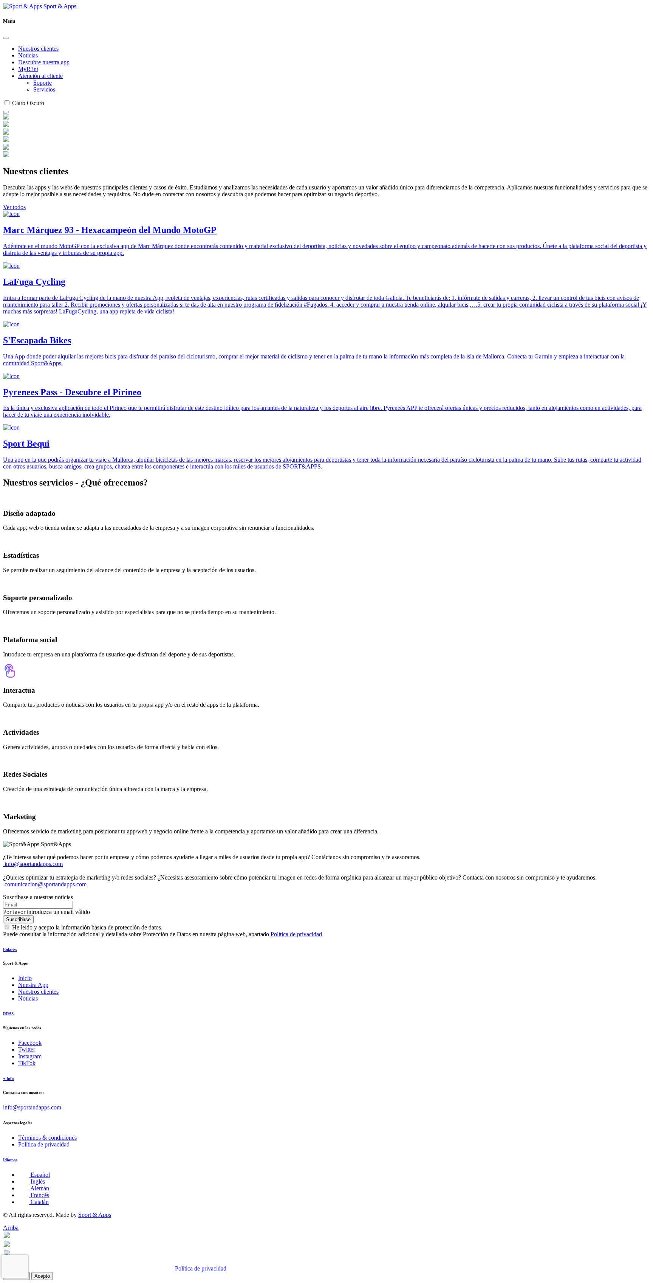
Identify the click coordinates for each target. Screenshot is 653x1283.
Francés (39, 1195)
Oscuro (35, 103)
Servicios (44, 89)
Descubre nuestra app (44, 62)
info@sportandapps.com (33, 864)
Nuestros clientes (38, 48)
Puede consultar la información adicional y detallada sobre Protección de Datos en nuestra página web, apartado (162, 934)
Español (39, 1174)
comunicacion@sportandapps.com (45, 884)
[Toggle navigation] (6, 112)
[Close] (6, 38)
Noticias (28, 55)
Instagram (30, 1056)
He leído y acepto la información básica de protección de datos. (87, 927)
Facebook (30, 1042)
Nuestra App (33, 985)
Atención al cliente (40, 76)
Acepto (42, 1276)
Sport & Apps (59, 6)
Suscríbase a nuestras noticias (38, 897)
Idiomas (10, 1159)
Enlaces (10, 949)
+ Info (8, 1078)
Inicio (25, 978)
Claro (18, 103)
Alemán (39, 1188)
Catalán (39, 1202)
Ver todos (14, 207)
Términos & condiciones (47, 1137)
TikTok (27, 1063)
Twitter (26, 1049)
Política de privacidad (296, 934)
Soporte (42, 82)
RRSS (8, 1014)
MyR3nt (28, 69)
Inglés (37, 1181)
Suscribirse (18, 919)
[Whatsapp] (7, 1236)
